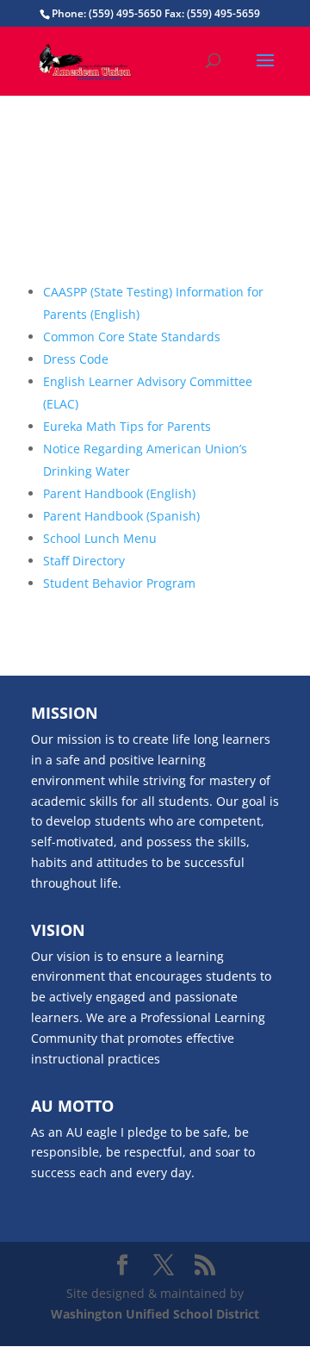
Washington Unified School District (155, 1314)
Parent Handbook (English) (119, 493)
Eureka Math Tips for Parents (127, 426)
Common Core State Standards (131, 336)
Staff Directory (84, 560)
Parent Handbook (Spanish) (121, 516)
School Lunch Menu (100, 538)
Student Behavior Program (119, 583)
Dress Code (75, 359)
